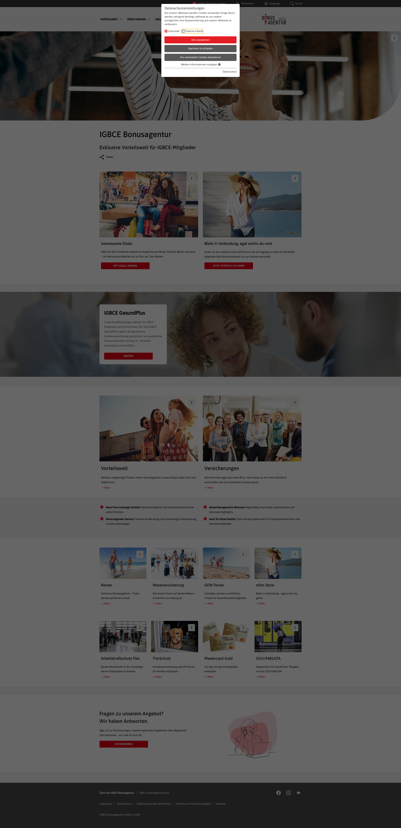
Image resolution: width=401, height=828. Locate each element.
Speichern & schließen (200, 48)
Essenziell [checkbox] (174, 31)
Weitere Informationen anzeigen (199, 64)
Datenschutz (230, 71)
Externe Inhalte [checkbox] (194, 31)
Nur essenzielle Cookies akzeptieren (200, 57)
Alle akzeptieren (200, 39)
